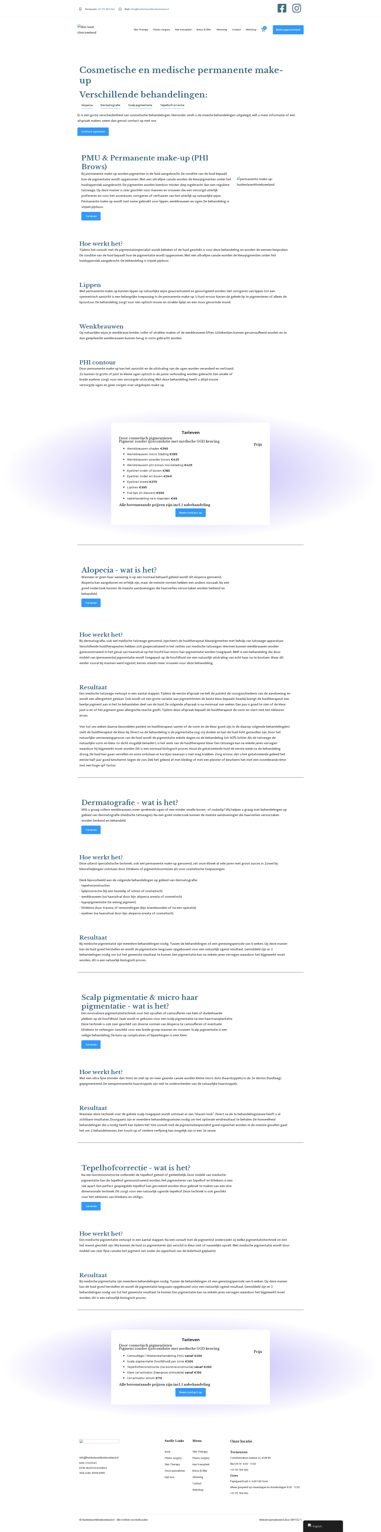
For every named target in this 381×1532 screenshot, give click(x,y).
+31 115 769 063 (239, 1469)
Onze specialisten (175, 1471)
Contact (236, 29)
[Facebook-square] (282, 8)
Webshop (251, 29)
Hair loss (169, 1477)
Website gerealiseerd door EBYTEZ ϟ (280, 1520)
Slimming (221, 29)
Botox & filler (204, 29)
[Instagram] (297, 8)
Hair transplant (183, 29)
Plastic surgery (161, 29)
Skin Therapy (141, 29)
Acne (167, 1452)
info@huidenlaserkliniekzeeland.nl (98, 1457)
